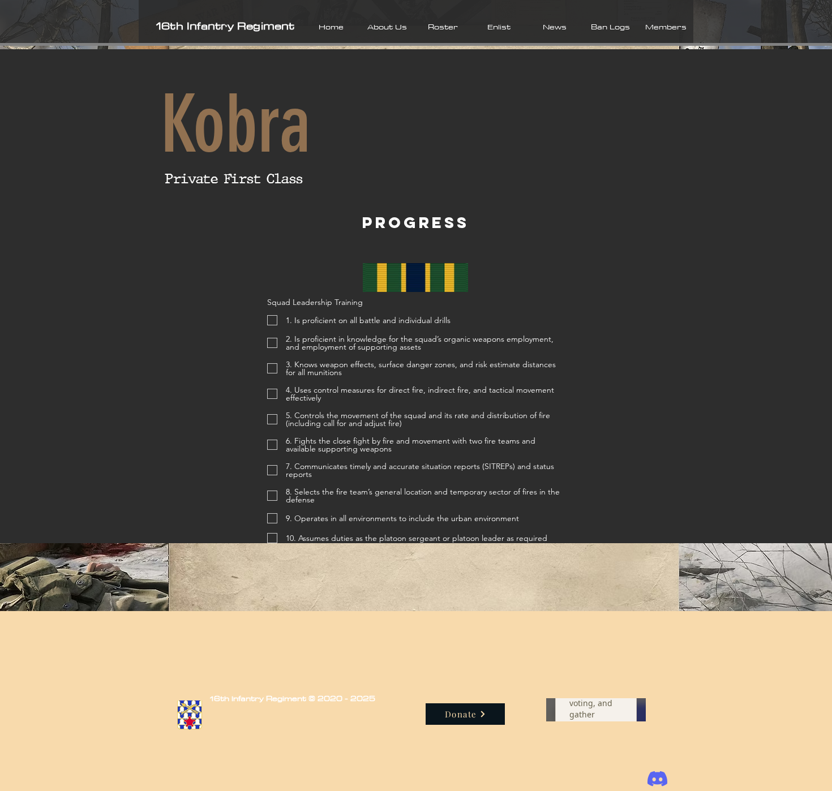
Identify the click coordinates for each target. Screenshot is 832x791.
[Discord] (657, 779)
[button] (387, 26)
